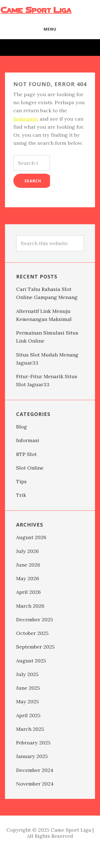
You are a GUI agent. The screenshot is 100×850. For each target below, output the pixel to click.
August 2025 (31, 660)
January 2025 (32, 756)
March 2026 (30, 606)
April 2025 (28, 715)
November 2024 (35, 784)
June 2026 (28, 565)
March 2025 (30, 729)
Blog (21, 426)
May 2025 (27, 701)
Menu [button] (50, 29)
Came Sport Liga (36, 9)
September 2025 (35, 647)
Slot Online (30, 468)
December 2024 (34, 770)
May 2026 (27, 578)
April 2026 (28, 592)
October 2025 (32, 633)
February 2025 (33, 742)
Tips (21, 481)
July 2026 (27, 551)
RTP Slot (26, 454)
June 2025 (28, 688)
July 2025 (27, 674)
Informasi (27, 440)
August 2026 (31, 537)
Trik (21, 495)
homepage (25, 119)
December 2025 (34, 619)
